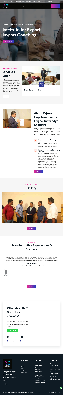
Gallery (22, 6)
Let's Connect (8, 41)
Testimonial (31, 242)
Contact (38, 6)
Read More (38, 171)
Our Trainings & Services (10, 68)
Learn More (27, 92)
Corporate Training (40, 382)
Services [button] (28, 6)
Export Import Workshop (31, 184)
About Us (36, 110)
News (33, 6)
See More (31, 228)
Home (13, 6)
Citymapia (57, 392)
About (17, 6)
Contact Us (55, 6)
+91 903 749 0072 (8, 1)
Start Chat (11, 330)
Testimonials (45, 6)
